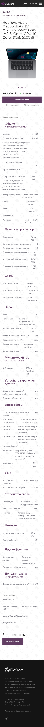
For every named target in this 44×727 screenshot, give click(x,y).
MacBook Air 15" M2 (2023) (13, 15)
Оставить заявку (22, 99)
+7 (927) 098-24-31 (28, 4)
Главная (6, 12)
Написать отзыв (12, 641)
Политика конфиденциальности (18, 711)
